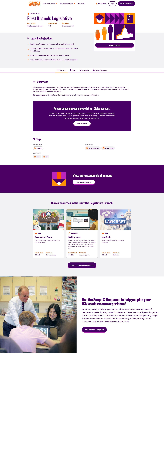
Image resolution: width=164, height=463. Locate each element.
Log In (112, 4)
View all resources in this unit (82, 265)
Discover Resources (49, 4)
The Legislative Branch (35, 26)
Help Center (81, 4)
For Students (102, 4)
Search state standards (84, 182)
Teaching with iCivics (66, 4)
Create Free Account (126, 4)
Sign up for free (82, 123)
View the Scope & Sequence (94, 330)
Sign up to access (114, 45)
